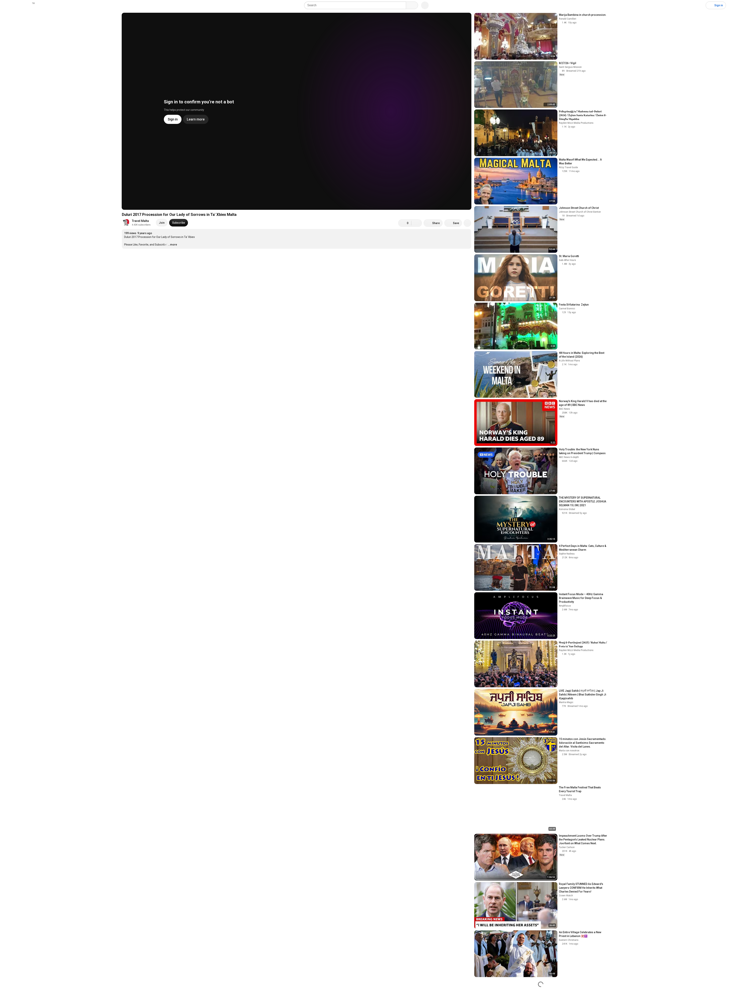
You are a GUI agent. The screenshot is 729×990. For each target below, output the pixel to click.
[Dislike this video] (416, 223)
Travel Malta (140, 221)
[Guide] (7, 5)
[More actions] (467, 223)
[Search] (412, 5)
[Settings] (700, 5)
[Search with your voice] (425, 5)
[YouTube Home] (22, 5)
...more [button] (172, 244)
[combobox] (356, 5)
